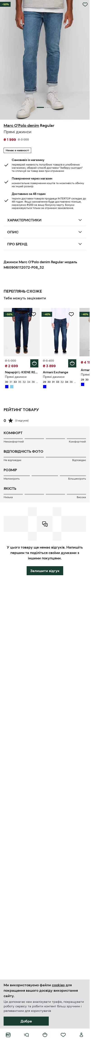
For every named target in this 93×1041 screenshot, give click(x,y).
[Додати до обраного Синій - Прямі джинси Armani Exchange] (71, 314)
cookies (58, 985)
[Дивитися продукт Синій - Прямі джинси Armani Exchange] (60, 332)
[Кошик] (44, 1034)
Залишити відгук (45, 571)
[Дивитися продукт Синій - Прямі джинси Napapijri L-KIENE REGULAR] (22, 332)
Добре (26, 1021)
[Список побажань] (63, 1034)
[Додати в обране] (85, 4)
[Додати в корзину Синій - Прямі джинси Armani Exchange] (72, 363)
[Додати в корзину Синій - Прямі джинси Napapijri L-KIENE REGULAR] (34, 363)
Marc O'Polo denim (21, 125)
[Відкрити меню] (26, 1034)
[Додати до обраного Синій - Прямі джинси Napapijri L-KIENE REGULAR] (33, 314)
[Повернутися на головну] (8, 1034)
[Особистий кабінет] (81, 1034)
